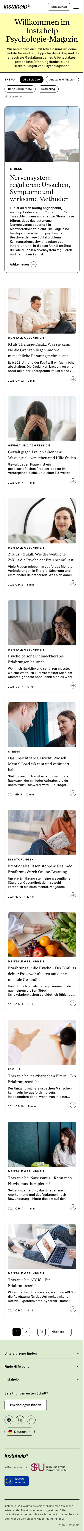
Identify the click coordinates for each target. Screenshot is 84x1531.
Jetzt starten (59, 6)
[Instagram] (9, 1420)
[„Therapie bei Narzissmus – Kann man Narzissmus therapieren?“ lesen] (73, 1207)
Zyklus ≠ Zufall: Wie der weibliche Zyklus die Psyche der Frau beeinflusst (40, 557)
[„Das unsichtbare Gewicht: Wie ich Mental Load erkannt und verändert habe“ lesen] (73, 793)
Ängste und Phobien (62, 79)
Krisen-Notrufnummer (61, 1518)
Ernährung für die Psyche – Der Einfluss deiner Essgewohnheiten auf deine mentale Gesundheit (42, 974)
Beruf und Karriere (20, 89)
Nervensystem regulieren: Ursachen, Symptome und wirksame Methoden (40, 188)
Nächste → (59, 1332)
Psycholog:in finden (25, 1405)
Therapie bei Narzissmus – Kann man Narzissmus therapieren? (40, 1181)
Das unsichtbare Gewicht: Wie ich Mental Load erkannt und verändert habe (38, 764)
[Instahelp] (17, 7)
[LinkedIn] (20, 1420)
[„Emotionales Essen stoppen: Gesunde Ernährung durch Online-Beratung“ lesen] (73, 895)
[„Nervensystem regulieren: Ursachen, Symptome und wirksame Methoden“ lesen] (34, 264)
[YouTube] (31, 1420)
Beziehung (48, 89)
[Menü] (76, 7)
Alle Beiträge (31, 79)
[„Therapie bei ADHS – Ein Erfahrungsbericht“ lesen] (73, 1309)
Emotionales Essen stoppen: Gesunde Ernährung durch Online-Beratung (40, 869)
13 (41, 1332)
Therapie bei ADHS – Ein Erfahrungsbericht (29, 1283)
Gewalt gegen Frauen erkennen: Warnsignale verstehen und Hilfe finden (42, 455)
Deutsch (20, 1432)
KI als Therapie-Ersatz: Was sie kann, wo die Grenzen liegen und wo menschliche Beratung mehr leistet (39, 350)
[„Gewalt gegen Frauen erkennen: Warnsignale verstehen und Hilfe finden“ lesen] (73, 481)
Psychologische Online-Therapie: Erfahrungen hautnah (36, 659)
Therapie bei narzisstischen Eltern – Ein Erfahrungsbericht (42, 1079)
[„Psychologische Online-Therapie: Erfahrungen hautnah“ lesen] (73, 686)
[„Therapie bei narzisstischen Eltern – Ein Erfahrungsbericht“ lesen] (73, 1105)
